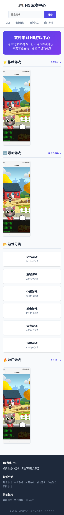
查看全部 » (55, 62)
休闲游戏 (29, 482)
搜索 (50, 14)
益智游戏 (18, 482)
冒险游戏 (7, 486)
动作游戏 (7, 482)
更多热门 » (55, 360)
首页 (8, 22)
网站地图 (29, 500)
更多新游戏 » (54, 153)
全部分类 (20, 22)
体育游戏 (52, 482)
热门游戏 (48, 22)
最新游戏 (34, 22)
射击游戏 (41, 482)
